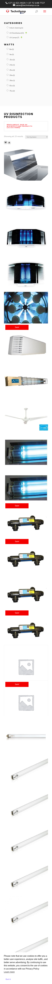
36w (12, 80)
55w (12, 86)
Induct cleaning (16, 28)
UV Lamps (14, 38)
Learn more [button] (9, 972)
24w (12, 65)
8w (11, 49)
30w (12, 75)
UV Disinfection (16, 33)
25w (12, 70)
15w (12, 60)
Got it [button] (8, 979)
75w (12, 91)
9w (11, 54)
